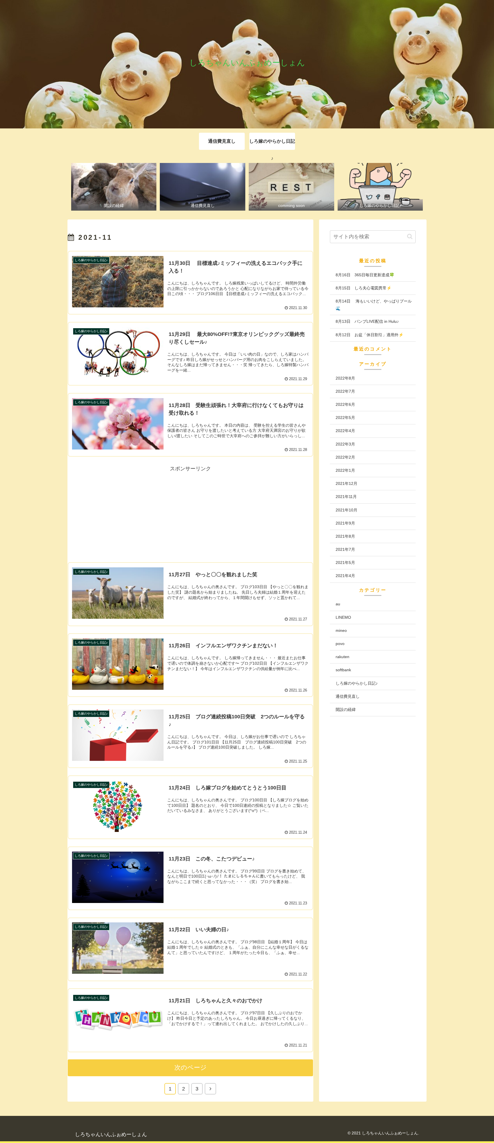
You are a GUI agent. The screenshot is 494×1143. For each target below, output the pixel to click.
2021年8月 (345, 536)
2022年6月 (345, 404)
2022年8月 (345, 378)
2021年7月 (345, 549)
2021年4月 (345, 575)
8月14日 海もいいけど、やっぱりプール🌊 (374, 305)
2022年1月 (345, 470)
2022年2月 (345, 457)
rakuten (342, 656)
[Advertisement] (190, 513)
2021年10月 (346, 509)
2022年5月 (345, 417)
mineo (341, 630)
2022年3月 (345, 444)
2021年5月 (345, 562)
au (338, 604)
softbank (343, 670)
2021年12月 (346, 483)
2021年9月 (345, 523)
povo (340, 643)
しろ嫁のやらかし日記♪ (357, 683)
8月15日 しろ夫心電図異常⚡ (363, 288)
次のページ (190, 1067)
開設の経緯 (346, 709)
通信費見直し (348, 696)
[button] (410, 236)
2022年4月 (345, 430)
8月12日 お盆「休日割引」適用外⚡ (369, 334)
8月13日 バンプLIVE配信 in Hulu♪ (367, 321)
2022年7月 (345, 391)
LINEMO (343, 617)
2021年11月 (346, 496)
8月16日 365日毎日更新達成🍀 (365, 275)
